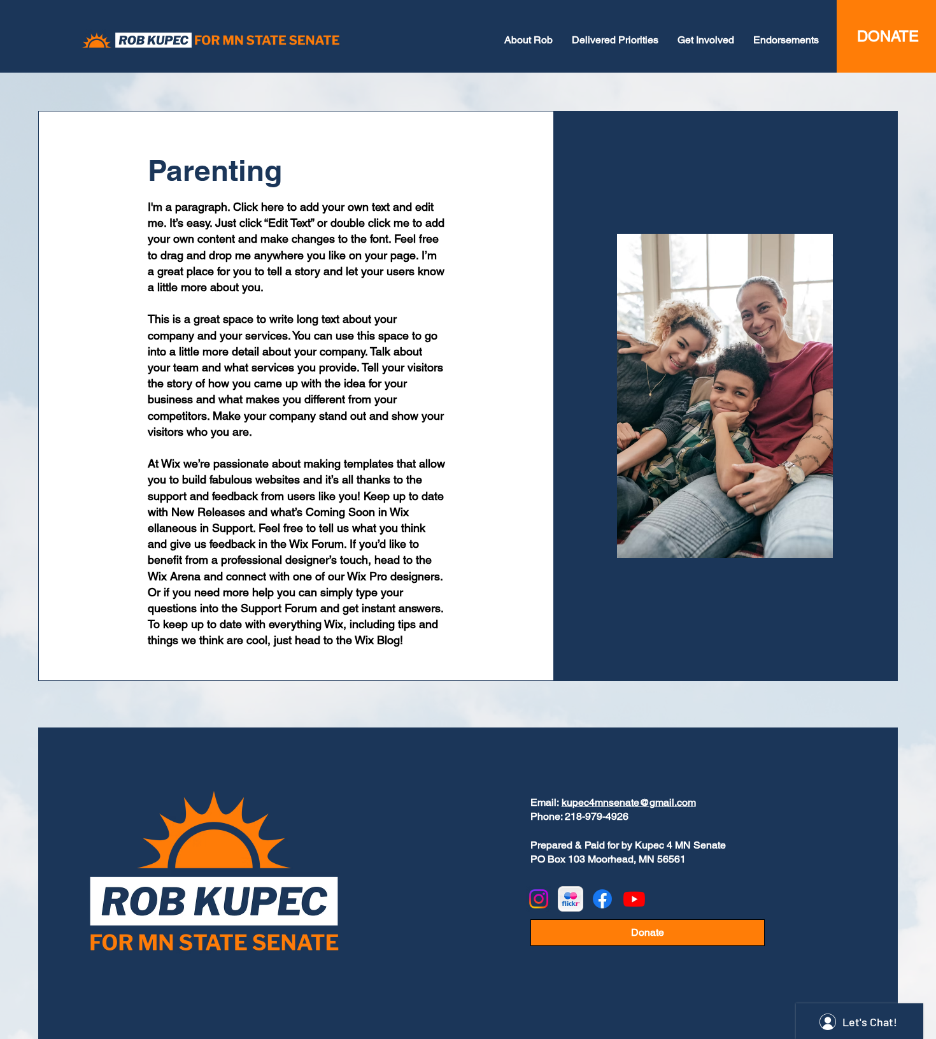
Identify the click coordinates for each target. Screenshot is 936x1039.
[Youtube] (634, 899)
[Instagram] (538, 899)
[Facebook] (602, 899)
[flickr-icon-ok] (570, 899)
